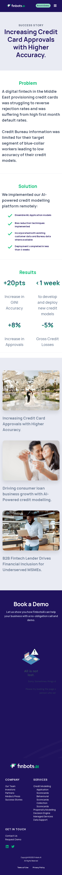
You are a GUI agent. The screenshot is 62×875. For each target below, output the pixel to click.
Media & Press (12, 796)
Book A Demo (43, 5)
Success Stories (13, 799)
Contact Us (11, 835)
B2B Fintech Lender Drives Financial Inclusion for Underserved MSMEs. (27, 563)
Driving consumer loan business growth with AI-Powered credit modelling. (27, 493)
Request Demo (13, 839)
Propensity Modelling (44, 809)
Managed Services (43, 816)
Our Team (10, 786)
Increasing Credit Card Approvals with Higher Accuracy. (24, 423)
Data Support (40, 819)
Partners (9, 792)
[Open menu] (55, 5)
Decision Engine (41, 813)
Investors (10, 789)
